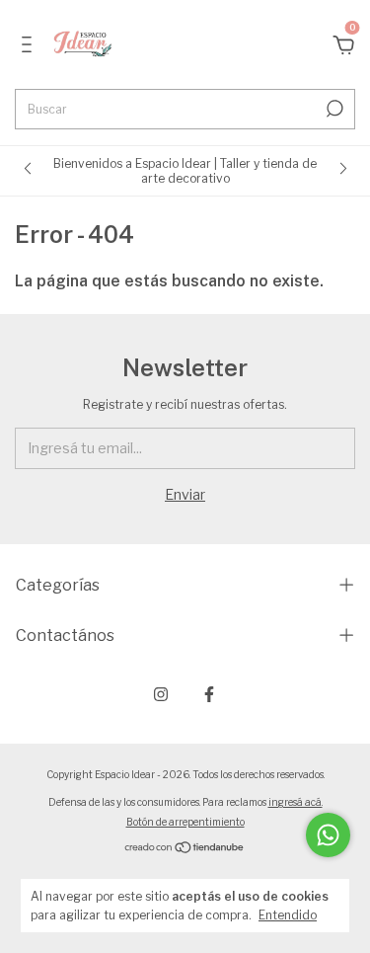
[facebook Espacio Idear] (209, 694)
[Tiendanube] (185, 848)
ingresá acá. (295, 802)
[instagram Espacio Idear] (161, 694)
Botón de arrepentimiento (185, 822)
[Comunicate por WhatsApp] (328, 835)
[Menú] (30, 47)
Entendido (288, 915)
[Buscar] (333, 108)
